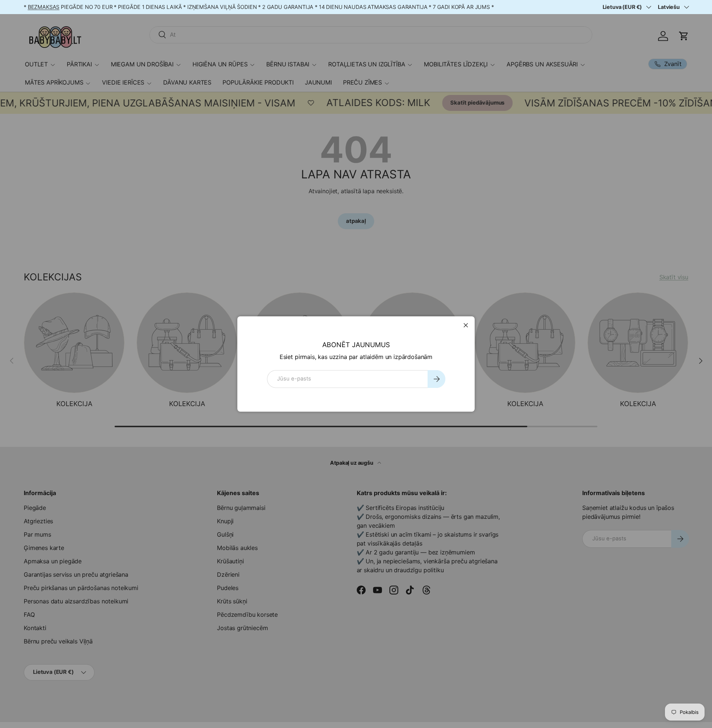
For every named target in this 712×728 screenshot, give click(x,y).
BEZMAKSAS (44, 7)
